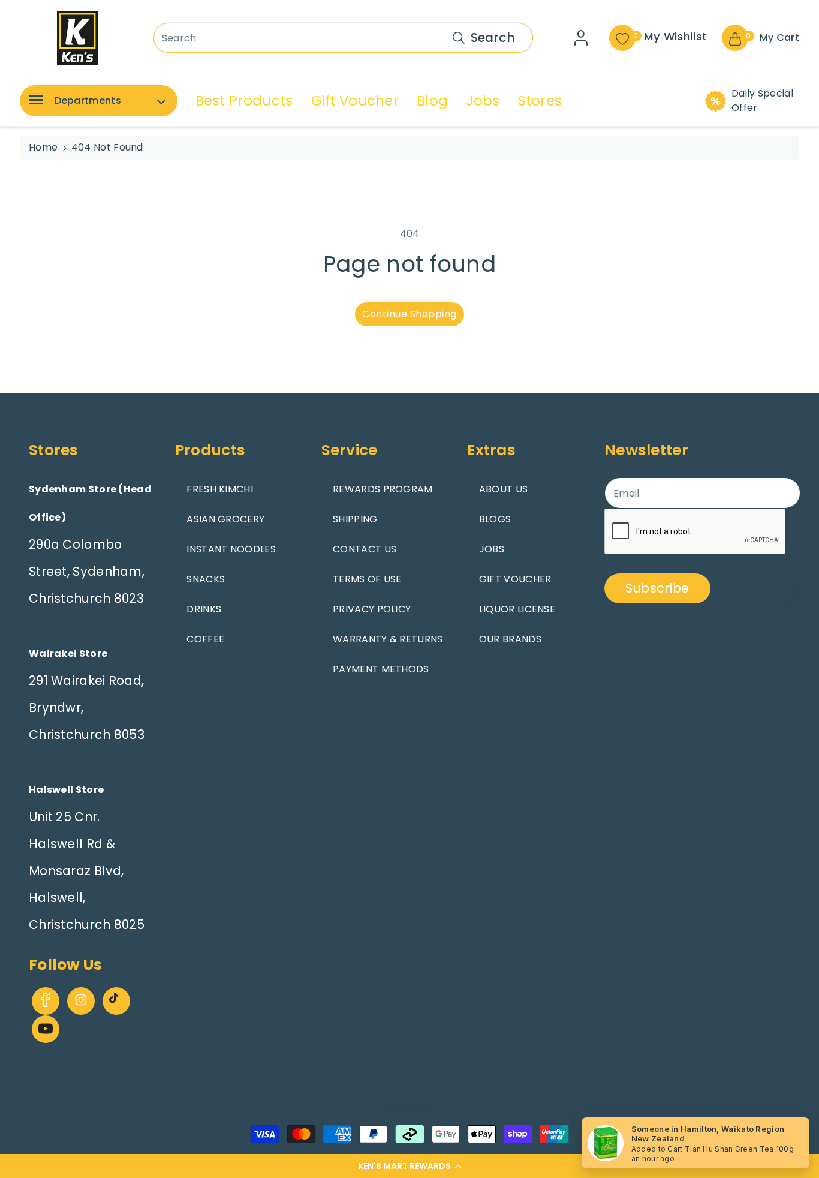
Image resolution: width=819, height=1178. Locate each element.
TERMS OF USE (367, 579)
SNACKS (205, 579)
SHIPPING (355, 519)
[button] (409, 1166)
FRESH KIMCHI (219, 489)
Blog (432, 100)
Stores (540, 100)
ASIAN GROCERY (225, 519)
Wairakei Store (68, 653)
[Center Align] (33, 104)
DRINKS (203, 609)
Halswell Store (66, 790)
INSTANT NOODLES (231, 549)
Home (43, 147)
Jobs (482, 100)
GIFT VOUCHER (515, 579)
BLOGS (495, 519)
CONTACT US (364, 549)
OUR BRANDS (510, 639)
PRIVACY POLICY (372, 609)
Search (493, 37)
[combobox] (343, 38)
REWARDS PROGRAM (383, 489)
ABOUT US (503, 489)
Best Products (244, 100)
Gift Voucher (355, 100)
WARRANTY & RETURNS (387, 639)
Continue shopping (409, 314)
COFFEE (205, 639)
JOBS (491, 549)
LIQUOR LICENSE (517, 609)
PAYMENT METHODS (381, 669)
